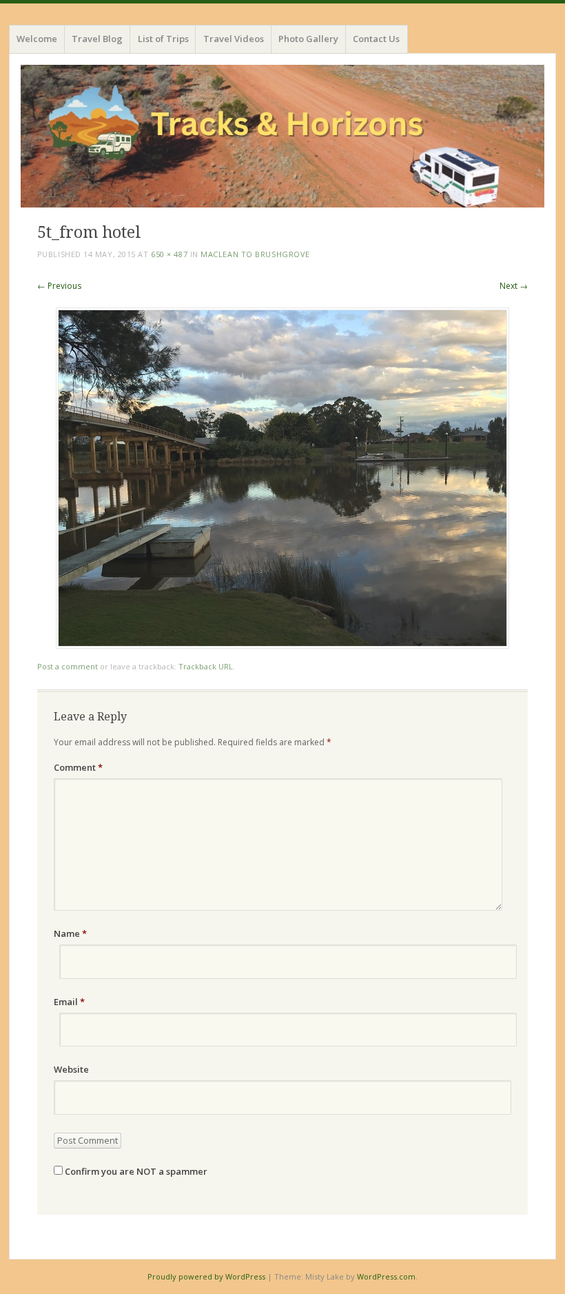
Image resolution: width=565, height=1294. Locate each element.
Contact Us (376, 38)
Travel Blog (97, 38)
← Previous (59, 286)
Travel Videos (233, 38)
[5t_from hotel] (282, 644)
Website (71, 1069)
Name (70, 933)
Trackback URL (205, 666)
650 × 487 (169, 254)
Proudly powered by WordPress (206, 1276)
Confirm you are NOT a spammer (135, 1171)
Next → (514, 286)
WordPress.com (386, 1276)
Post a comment (67, 666)
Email (69, 1001)
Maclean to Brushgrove (255, 254)
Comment (78, 767)
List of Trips (163, 38)
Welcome (37, 38)
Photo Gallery (308, 38)
